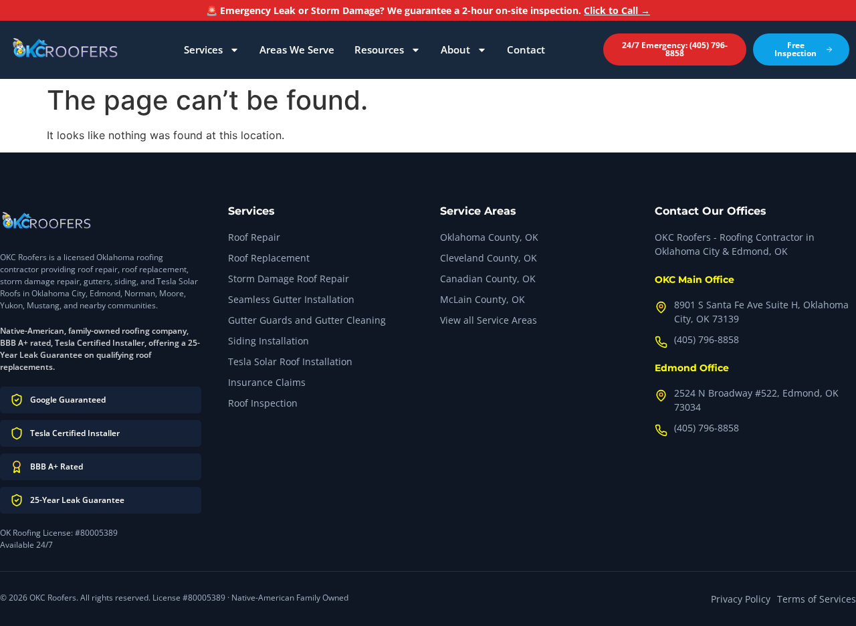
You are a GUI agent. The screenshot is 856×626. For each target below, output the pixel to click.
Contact (526, 49)
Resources (379, 49)
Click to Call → (617, 10)
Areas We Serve (296, 49)
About (455, 49)
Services (203, 49)
